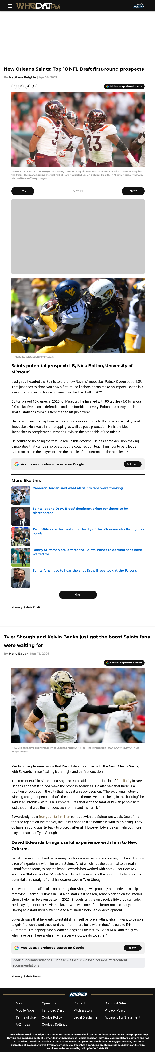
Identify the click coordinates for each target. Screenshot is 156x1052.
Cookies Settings (54, 1024)
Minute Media (24, 1034)
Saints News (32, 976)
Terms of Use (26, 1017)
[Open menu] (10, 5)
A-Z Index (23, 1024)
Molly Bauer (18, 653)
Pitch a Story (82, 1010)
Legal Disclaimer (86, 1017)
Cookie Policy (52, 1017)
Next (133, 191)
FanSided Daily (53, 1010)
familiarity (123, 781)
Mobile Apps (25, 1010)
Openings (49, 1003)
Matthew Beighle (22, 77)
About (20, 1003)
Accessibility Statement (122, 1017)
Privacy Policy (115, 1010)
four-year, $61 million (54, 817)
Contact (79, 1003)
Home (15, 607)
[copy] (34, 86)
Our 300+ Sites (116, 1003)
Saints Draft (32, 607)
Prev (22, 191)
